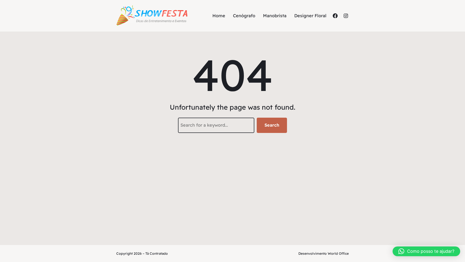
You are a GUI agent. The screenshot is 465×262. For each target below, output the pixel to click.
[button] (426, 251)
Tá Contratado (156, 253)
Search (271, 125)
